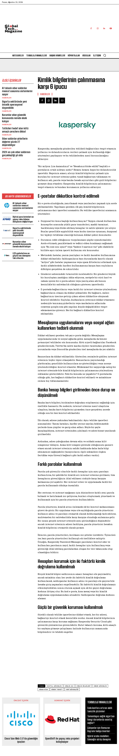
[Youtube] (110, 28)
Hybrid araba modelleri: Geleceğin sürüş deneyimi (99, 737)
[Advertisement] (74, 31)
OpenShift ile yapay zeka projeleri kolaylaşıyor (62, 740)
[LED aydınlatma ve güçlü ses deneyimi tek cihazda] (6, 255)
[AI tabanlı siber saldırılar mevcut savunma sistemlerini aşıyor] (6, 205)
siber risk (43, 689)
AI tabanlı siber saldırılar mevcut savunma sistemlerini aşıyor (17, 91)
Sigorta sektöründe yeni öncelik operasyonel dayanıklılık (14, 104)
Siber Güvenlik (100, 686)
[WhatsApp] (49, 100)
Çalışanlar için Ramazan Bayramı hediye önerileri (98, 729)
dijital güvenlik (54, 686)
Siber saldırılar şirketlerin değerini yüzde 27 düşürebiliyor (15, 141)
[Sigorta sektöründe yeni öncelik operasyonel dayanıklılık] (6, 230)
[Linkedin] (104, 28)
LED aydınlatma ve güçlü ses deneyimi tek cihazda (21, 255)
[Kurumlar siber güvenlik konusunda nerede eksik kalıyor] (6, 243)
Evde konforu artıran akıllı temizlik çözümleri (99, 709)
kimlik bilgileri (83, 686)
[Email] (62, 100)
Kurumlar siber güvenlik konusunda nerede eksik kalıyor (14, 118)
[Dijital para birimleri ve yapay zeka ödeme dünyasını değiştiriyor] (6, 219)
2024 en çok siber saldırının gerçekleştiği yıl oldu (16, 153)
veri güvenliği (72, 689)
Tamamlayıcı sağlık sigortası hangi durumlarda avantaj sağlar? (101, 720)
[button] (105, 55)
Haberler (6, 98)
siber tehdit (57, 689)
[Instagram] (97, 28)
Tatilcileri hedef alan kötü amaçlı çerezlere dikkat (15, 130)
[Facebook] (91, 28)
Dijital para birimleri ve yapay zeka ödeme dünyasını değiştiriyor (23, 219)
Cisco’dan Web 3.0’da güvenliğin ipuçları (21, 740)
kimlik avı (69, 686)
